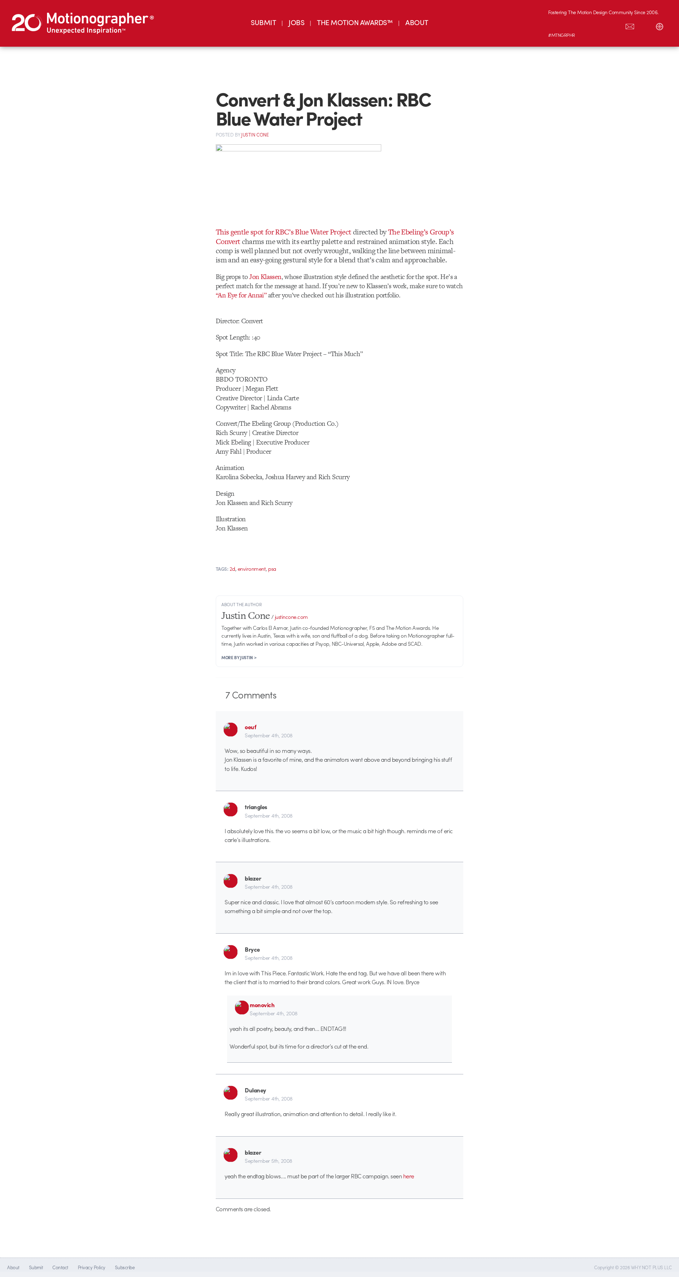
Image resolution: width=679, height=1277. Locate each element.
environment (252, 569)
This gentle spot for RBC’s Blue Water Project (284, 232)
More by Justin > (238, 657)
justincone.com (291, 617)
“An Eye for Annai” (241, 295)
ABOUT (416, 22)
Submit (36, 1267)
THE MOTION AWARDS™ (355, 22)
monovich (262, 1004)
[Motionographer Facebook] (600, 25)
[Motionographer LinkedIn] (570, 25)
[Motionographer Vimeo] (585, 25)
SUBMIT (263, 22)
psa (272, 569)
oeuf (250, 726)
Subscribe (124, 1267)
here (408, 1176)
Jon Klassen (265, 276)
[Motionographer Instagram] (555, 25)
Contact (60, 1267)
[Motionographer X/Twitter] (615, 25)
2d (232, 569)
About (13, 1267)
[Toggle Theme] (659, 25)
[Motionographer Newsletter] (629, 25)
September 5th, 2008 (268, 1161)
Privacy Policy (91, 1267)
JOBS (296, 22)
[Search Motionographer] (644, 25)
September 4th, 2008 (268, 735)
